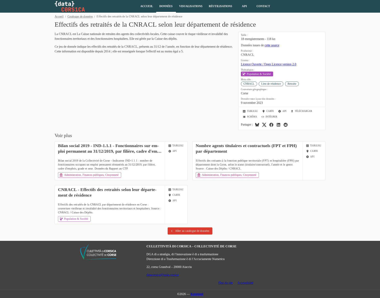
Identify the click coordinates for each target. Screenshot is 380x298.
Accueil (59, 16)
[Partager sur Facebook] (271, 124)
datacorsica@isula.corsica (162, 274)
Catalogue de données (80, 16)
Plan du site (225, 282)
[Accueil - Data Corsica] (70, 6)
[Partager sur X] (264, 124)
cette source (272, 45)
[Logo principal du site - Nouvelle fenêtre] (98, 252)
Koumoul (197, 294)
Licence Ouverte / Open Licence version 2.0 (268, 64)
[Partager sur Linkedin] (278, 124)
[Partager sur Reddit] (285, 124)
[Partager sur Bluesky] (257, 124)
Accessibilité (245, 282)
